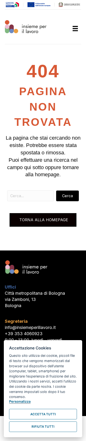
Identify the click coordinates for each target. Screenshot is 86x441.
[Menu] (75, 28)
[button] (67, 196)
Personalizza (20, 401)
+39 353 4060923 (24, 333)
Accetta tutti (43, 414)
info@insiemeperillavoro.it (30, 327)
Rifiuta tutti (43, 426)
